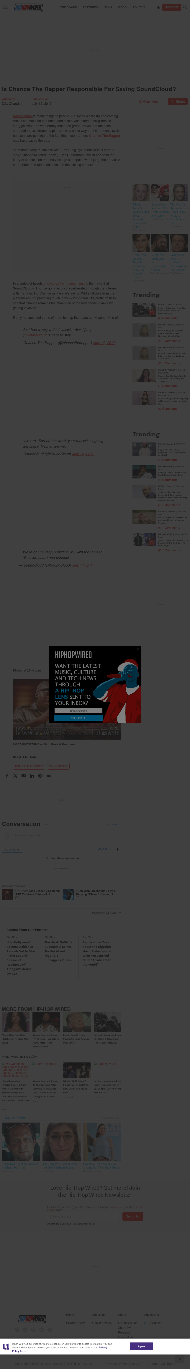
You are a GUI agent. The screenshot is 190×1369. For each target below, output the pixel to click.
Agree (141, 1346)
